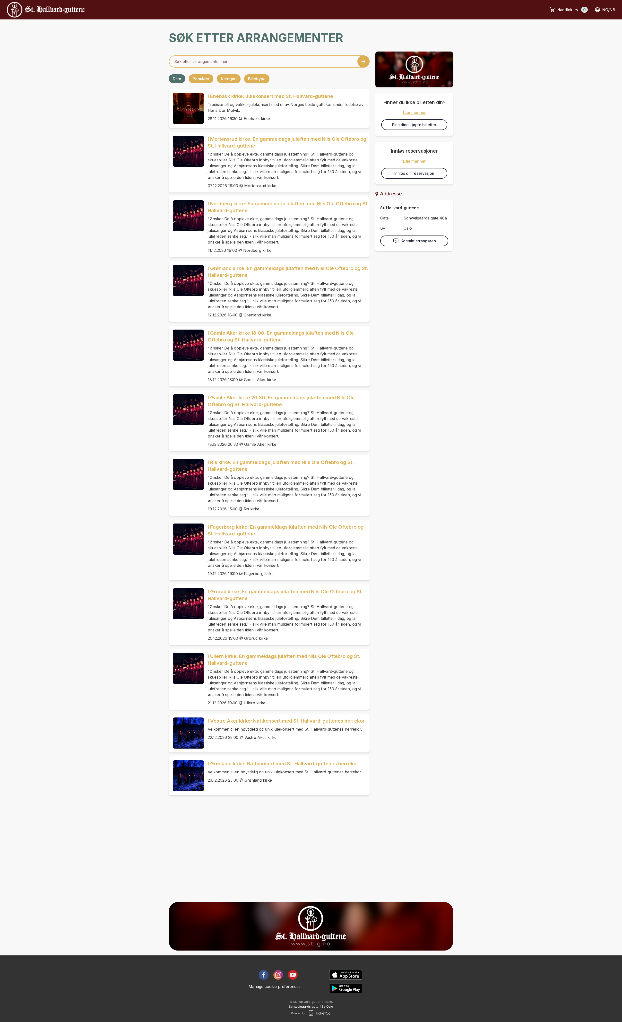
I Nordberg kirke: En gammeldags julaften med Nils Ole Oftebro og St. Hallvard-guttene (288, 207)
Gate (384, 218)
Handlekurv (571, 9)
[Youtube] (293, 975)
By (382, 228)
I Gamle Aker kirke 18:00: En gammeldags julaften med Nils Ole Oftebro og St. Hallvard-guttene (281, 336)
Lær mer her (414, 112)
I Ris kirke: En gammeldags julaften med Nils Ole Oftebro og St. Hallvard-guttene (281, 465)
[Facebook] (263, 975)
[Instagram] (278, 975)
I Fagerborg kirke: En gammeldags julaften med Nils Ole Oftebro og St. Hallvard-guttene (286, 530)
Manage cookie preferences (275, 986)
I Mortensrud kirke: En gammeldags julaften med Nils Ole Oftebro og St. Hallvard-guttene (287, 142)
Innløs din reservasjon (414, 173)
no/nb (608, 9)
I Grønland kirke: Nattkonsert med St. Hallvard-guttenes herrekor (283, 764)
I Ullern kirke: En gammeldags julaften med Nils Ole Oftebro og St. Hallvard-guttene (284, 659)
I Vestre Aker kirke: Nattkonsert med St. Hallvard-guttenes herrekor (286, 721)
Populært (201, 78)
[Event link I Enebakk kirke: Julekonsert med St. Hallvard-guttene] (186, 108)
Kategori (229, 78)
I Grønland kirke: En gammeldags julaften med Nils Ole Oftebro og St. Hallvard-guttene (288, 271)
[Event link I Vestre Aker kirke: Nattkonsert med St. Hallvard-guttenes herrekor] (186, 733)
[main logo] (46, 9)
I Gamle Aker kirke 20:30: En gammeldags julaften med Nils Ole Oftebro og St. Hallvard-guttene (281, 401)
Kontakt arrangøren (418, 240)
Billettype (257, 78)
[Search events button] (363, 61)
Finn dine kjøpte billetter (414, 124)
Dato (177, 78)
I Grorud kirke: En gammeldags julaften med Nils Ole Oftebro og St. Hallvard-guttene (285, 595)
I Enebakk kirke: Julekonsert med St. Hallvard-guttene (270, 96)
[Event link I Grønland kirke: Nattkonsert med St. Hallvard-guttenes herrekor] (186, 775)
